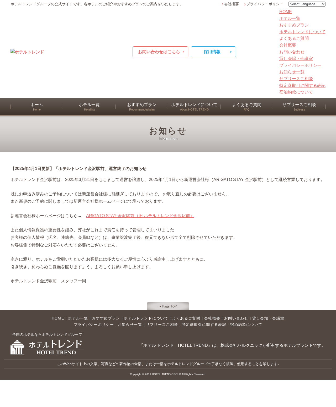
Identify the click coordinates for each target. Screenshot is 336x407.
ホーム (36, 106)
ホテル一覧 (289, 18)
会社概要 (231, 4)
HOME (285, 11)
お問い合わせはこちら (159, 52)
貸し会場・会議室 (296, 58)
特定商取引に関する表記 (302, 85)
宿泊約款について (296, 92)
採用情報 (212, 52)
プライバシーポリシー (264, 4)
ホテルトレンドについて (302, 32)
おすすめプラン (294, 25)
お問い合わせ (291, 52)
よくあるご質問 (294, 38)
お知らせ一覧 (291, 72)
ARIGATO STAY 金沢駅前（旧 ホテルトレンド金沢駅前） (140, 215)
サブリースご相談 (296, 78)
